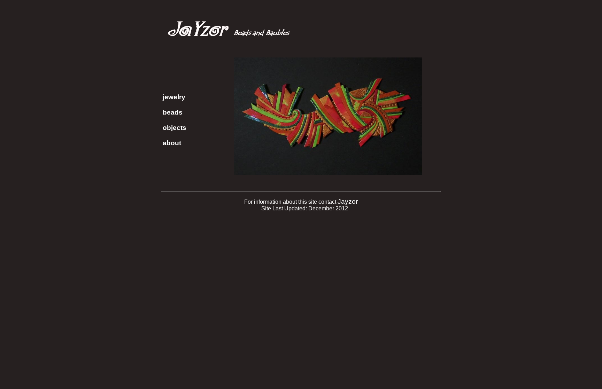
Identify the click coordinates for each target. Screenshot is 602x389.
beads (173, 112)
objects (174, 127)
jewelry (174, 97)
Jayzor (348, 201)
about (172, 143)
